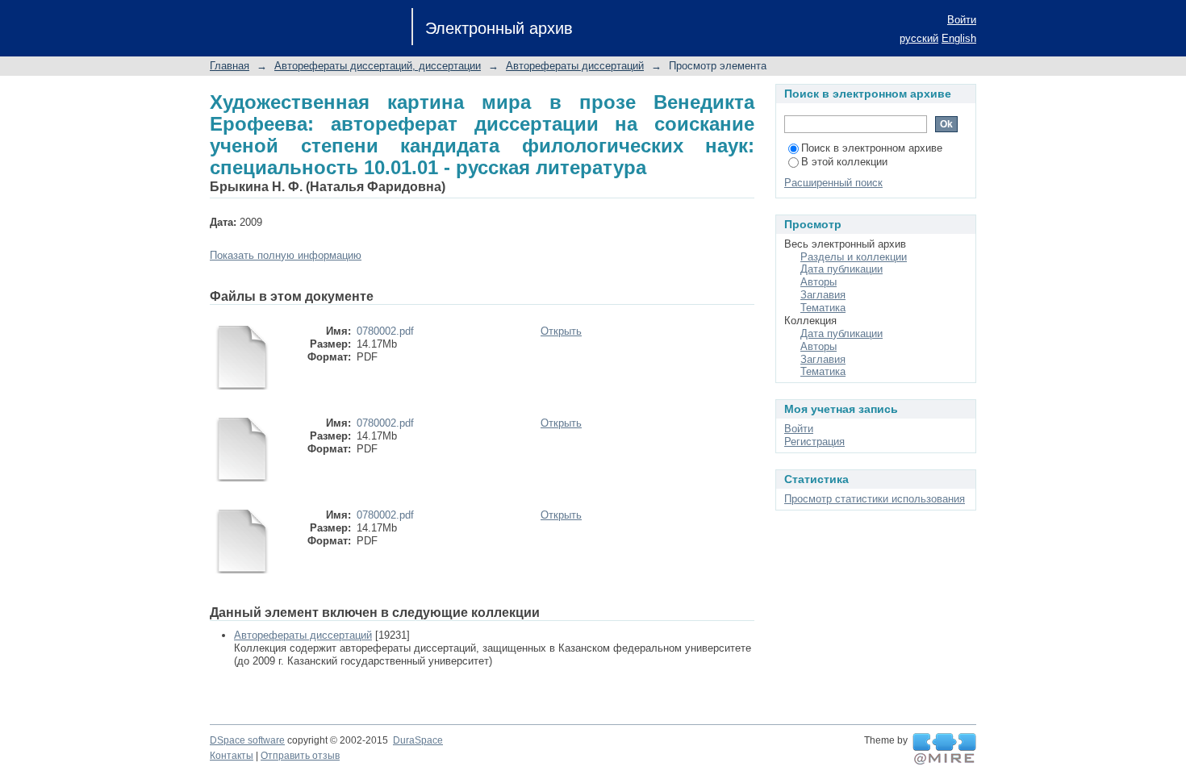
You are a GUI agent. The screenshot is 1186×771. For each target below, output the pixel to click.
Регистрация (814, 442)
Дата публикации (841, 269)
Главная (229, 66)
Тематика (823, 308)
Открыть (561, 331)
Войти (961, 20)
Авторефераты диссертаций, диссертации (377, 66)
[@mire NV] (944, 749)
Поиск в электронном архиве (871, 148)
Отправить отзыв (300, 755)
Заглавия (823, 295)
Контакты (231, 755)
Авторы (818, 282)
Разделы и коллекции (853, 257)
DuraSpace (418, 740)
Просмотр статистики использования (874, 499)
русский (919, 38)
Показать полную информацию (285, 255)
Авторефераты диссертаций (575, 66)
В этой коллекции (844, 162)
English (959, 38)
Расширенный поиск (833, 183)
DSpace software (247, 740)
